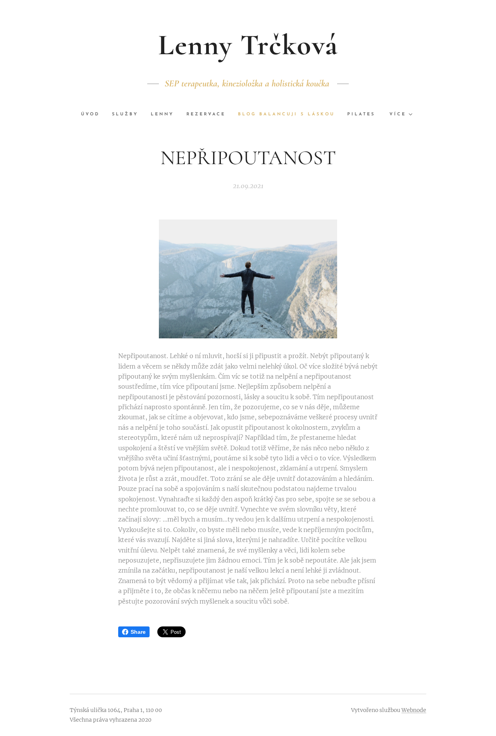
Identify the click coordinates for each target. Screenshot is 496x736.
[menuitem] (93, 114)
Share (138, 632)
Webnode (413, 710)
